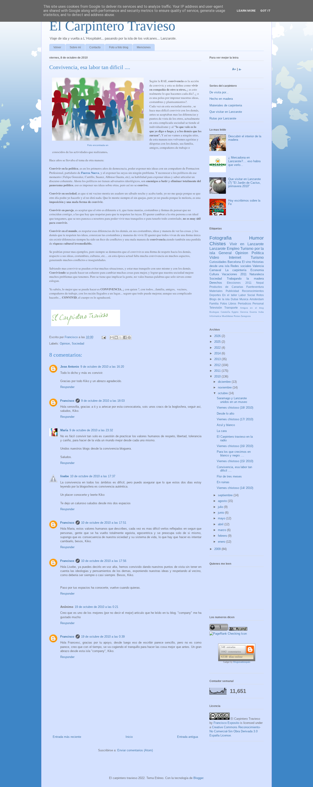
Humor (256, 237)
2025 (218, 341)
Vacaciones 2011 (234, 274)
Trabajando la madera (245, 278)
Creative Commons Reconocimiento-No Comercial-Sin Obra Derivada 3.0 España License (235, 731)
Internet (235, 257)
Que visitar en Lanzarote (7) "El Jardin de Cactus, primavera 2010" (244, 182)
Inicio (129, 736)
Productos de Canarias (226, 286)
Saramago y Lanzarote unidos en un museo (232, 400)
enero (222, 541)
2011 (218, 370)
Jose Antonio (69, 366)
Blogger (198, 778)
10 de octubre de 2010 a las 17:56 (103, 561)
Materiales (215, 290)
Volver (57, 47)
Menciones (144, 47)
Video (214, 257)
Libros (232, 303)
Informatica (215, 316)
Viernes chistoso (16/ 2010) (235, 446)
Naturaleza (257, 274)
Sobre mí (75, 47)
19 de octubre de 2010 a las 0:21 (96, 607)
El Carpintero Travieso (112, 25)
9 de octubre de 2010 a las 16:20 (102, 366)
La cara (222, 431)
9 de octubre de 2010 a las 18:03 (103, 400)
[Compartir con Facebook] (125, 337)
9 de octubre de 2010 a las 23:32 (91, 430)
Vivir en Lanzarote (247, 244)
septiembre (225, 495)
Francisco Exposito (226, 723)
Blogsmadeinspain (241, 662)
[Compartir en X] (120, 337)
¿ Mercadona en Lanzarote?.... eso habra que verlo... (244, 161)
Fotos (223, 303)
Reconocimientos (253, 290)
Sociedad (78, 343)
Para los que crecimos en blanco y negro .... (234, 453)
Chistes (217, 243)
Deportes (215, 295)
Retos (260, 295)
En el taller (229, 295)
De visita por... (219, 92)
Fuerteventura (255, 286)
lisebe (64, 476)
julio (221, 507)
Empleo (233, 249)
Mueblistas (227, 316)
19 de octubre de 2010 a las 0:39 (103, 636)
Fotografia (220, 237)
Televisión (215, 307)
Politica (258, 253)
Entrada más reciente (67, 736)
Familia (214, 303)
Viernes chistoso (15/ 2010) (235, 461)
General (225, 253)
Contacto (95, 47)
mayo (222, 518)
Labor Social (247, 295)
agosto (223, 501)
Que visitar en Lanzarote (225, 111)
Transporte (231, 307)
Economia (257, 270)
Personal (258, 303)
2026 (218, 336)
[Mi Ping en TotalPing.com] (238, 629)
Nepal (260, 282)
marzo (222, 530)
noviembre (225, 387)
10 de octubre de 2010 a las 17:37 (92, 476)
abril (221, 524)
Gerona (244, 312)
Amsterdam (257, 299)
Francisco (67, 400)
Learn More (246, 10)
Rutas (237, 316)
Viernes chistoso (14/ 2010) (235, 488)
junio (221, 512)
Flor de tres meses (229, 476)
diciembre (225, 381)
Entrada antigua (187, 736)
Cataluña (225, 312)
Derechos (215, 282)
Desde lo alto (225, 413)
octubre (223, 393)
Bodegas (214, 312)
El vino (246, 262)
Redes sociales (241, 266)
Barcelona (234, 262)
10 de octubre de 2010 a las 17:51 (103, 522)
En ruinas (223, 482)
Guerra (253, 312)
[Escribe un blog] (116, 337)
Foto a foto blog (118, 47)
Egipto (235, 312)
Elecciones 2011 (239, 282)
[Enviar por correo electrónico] (112, 337)
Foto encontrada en (97, 145)
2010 (218, 376)
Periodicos (244, 303)
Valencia (258, 266)
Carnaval (215, 270)
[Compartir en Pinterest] (129, 337)
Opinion (65, 343)
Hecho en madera (221, 98)
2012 (218, 365)
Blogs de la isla (219, 299)
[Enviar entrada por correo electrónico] (103, 337)
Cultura (214, 274)
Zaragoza (246, 316)
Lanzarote (217, 249)
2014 (218, 353)
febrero (223, 535)
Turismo (257, 257)
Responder (67, 387)
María (64, 430)
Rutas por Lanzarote (222, 118)
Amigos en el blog (252, 308)
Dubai (234, 299)
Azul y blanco (226, 425)
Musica (243, 299)
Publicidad (232, 290)
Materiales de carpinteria (225, 105)
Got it (265, 10)
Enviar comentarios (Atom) (135, 750)
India (261, 312)
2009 (218, 549)
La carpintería (236, 270)
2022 (218, 347)
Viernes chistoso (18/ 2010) (235, 407)
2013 (218, 359)
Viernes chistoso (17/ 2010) (235, 419)
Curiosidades (218, 262)
